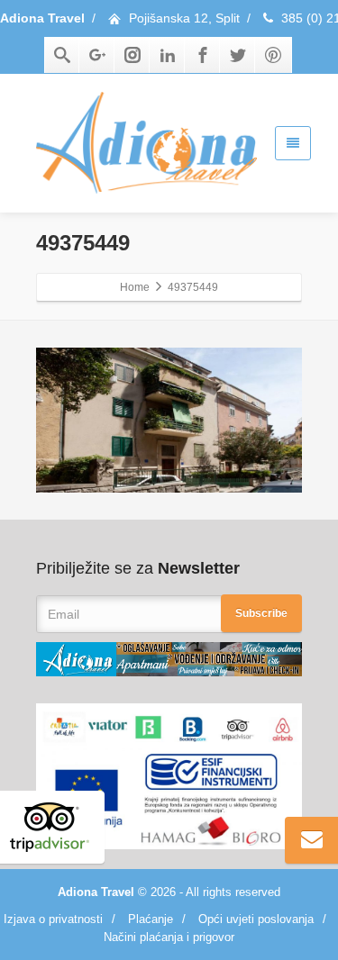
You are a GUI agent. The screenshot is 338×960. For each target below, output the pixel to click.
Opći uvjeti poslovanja (256, 919)
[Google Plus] (97, 55)
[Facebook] (203, 55)
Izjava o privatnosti (53, 919)
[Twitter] (238, 55)
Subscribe (261, 613)
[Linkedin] (168, 55)
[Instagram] (132, 55)
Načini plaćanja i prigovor (169, 937)
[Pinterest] (273, 55)
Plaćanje (150, 919)
